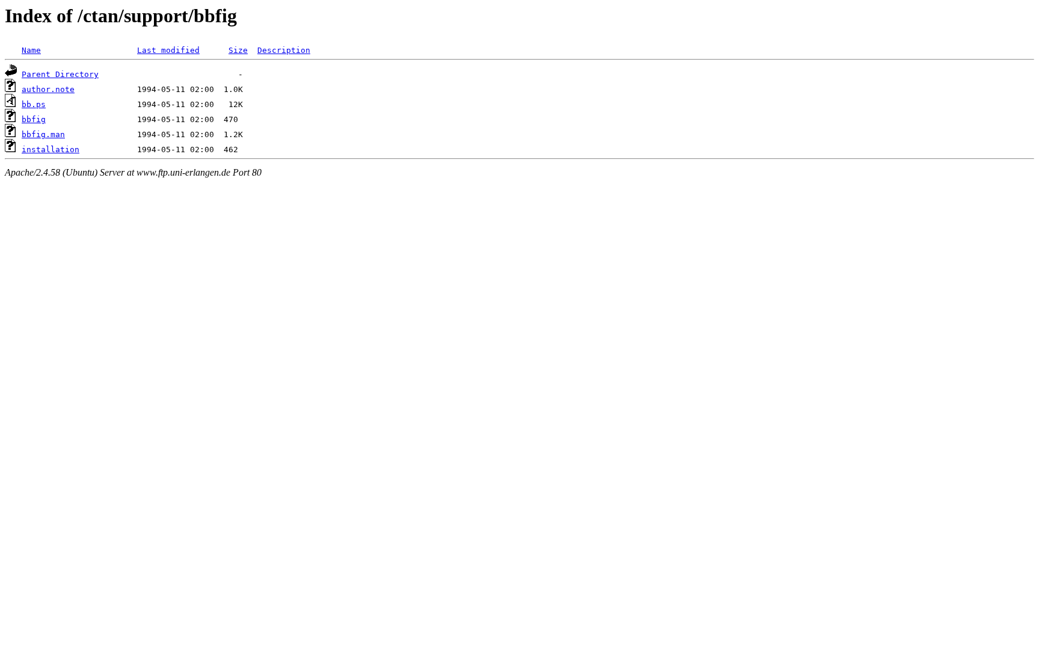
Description (283, 50)
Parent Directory (60, 74)
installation (50, 149)
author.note (48, 89)
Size (238, 50)
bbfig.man (43, 134)
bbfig (34, 119)
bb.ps (34, 104)
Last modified (168, 50)
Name (31, 50)
